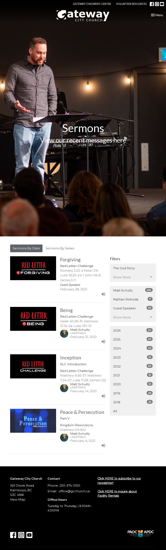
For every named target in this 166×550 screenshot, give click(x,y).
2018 (132, 402)
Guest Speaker (132, 308)
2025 (132, 339)
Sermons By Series (60, 248)
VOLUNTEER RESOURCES (131, 3)
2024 (132, 348)
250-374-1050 (70, 485)
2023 (132, 357)
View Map (17, 499)
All (115, 411)
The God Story (124, 268)
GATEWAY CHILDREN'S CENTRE (92, 3)
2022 (132, 366)
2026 (132, 330)
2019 (132, 393)
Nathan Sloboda (132, 299)
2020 (132, 384)
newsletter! (105, 483)
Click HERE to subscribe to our (119, 478)
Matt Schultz (132, 290)
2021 (132, 375)
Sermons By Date (26, 248)
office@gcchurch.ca (74, 491)
